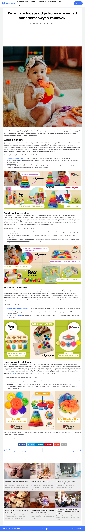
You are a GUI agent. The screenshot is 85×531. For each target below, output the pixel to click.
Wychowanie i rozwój (22, 1)
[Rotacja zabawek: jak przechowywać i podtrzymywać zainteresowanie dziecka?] (42, 471)
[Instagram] (47, 529)
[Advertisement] (42, 35)
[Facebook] (43, 529)
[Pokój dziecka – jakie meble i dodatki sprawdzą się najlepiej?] (68, 471)
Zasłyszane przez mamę (23, 5)
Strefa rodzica (42, 1)
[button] (78, 3)
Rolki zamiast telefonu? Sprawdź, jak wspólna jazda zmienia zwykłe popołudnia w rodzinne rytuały (67, 511)
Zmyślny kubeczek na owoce (14, 315)
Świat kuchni (33, 1)
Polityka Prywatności (77, 528)
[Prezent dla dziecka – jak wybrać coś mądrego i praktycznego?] (17, 499)
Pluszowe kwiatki (13, 373)
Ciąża (59, 1)
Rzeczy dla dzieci (52, 1)
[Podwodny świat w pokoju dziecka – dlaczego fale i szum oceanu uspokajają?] (42, 499)
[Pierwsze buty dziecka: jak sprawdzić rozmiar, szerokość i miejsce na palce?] (17, 471)
